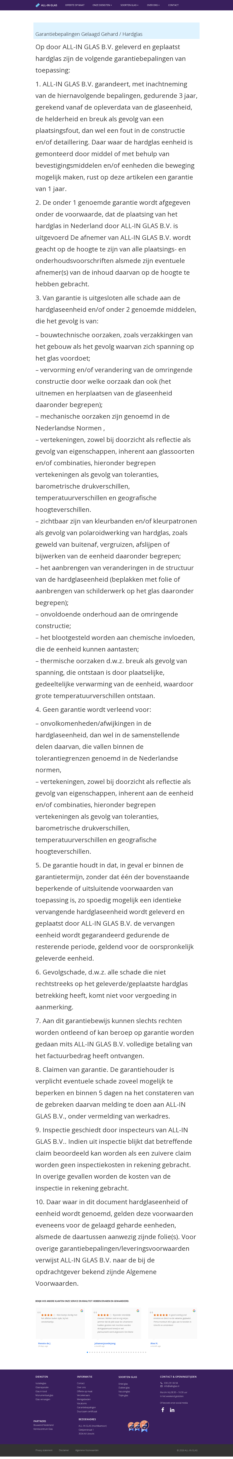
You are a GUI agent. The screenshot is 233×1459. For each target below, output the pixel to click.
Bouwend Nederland (43, 1425)
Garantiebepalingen (86, 1407)
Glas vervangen (42, 1399)
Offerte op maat (75, 5)
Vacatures (82, 1403)
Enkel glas (123, 1383)
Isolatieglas (40, 1383)
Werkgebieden (84, 1399)
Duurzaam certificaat (87, 1411)
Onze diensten (101, 5)
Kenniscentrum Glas (43, 1428)
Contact (173, 5)
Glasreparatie (42, 1387)
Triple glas (123, 1395)
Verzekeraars (83, 1395)
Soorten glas (129, 5)
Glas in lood (41, 1391)
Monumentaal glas (44, 1395)
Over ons (152, 5)
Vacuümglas (125, 1391)
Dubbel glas (124, 1387)
